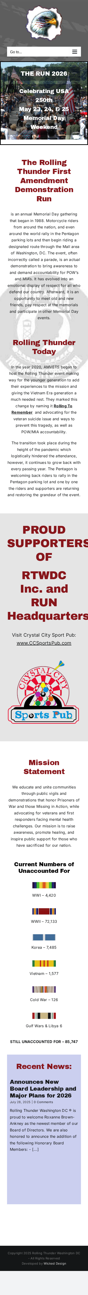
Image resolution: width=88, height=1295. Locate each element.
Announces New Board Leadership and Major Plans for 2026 (43, 1089)
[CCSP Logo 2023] (44, 658)
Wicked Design (55, 1263)
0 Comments (43, 1102)
